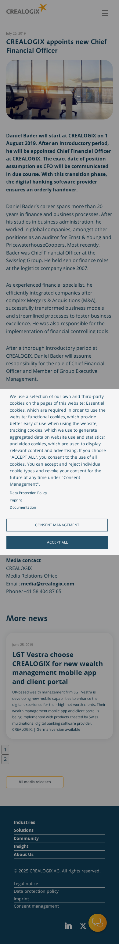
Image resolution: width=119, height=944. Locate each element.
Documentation (23, 507)
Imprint (16, 499)
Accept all (57, 542)
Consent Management (57, 524)
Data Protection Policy (28, 492)
